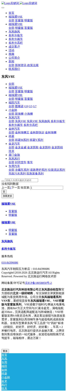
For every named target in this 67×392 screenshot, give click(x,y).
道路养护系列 (38, 169)
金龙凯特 (45, 147)
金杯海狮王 (22, 132)
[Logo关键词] (33, 3)
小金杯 (13, 110)
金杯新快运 (37, 132)
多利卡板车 (58, 121)
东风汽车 (14, 117)
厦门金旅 (14, 154)
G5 (30, 106)
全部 (11, 20)
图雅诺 (19, 106)
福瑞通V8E (16, 95)
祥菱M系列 (22, 139)
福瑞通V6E (16, 87)
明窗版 (28, 91)
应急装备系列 (35, 173)
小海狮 (28, 113)
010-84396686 (9, 262)
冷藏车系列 (22, 169)
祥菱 (11, 136)
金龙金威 (20, 147)
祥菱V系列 (36, 139)
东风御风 (44, 121)
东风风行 (14, 158)
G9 (26, 106)
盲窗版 (19, 91)
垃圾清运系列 (56, 169)
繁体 (5, 351)
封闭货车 (20, 162)
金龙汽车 (14, 143)
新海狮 (19, 113)
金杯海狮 (50, 132)
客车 (30, 162)
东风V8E (32, 121)
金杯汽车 (14, 128)
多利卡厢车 (16, 124)
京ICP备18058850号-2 (38, 282)
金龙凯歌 (33, 147)
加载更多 (7, 196)
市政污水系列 (17, 173)
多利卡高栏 (31, 124)
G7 (34, 106)
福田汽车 (14, 102)
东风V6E (20, 121)
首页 (11, 12)
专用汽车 (14, 166)
